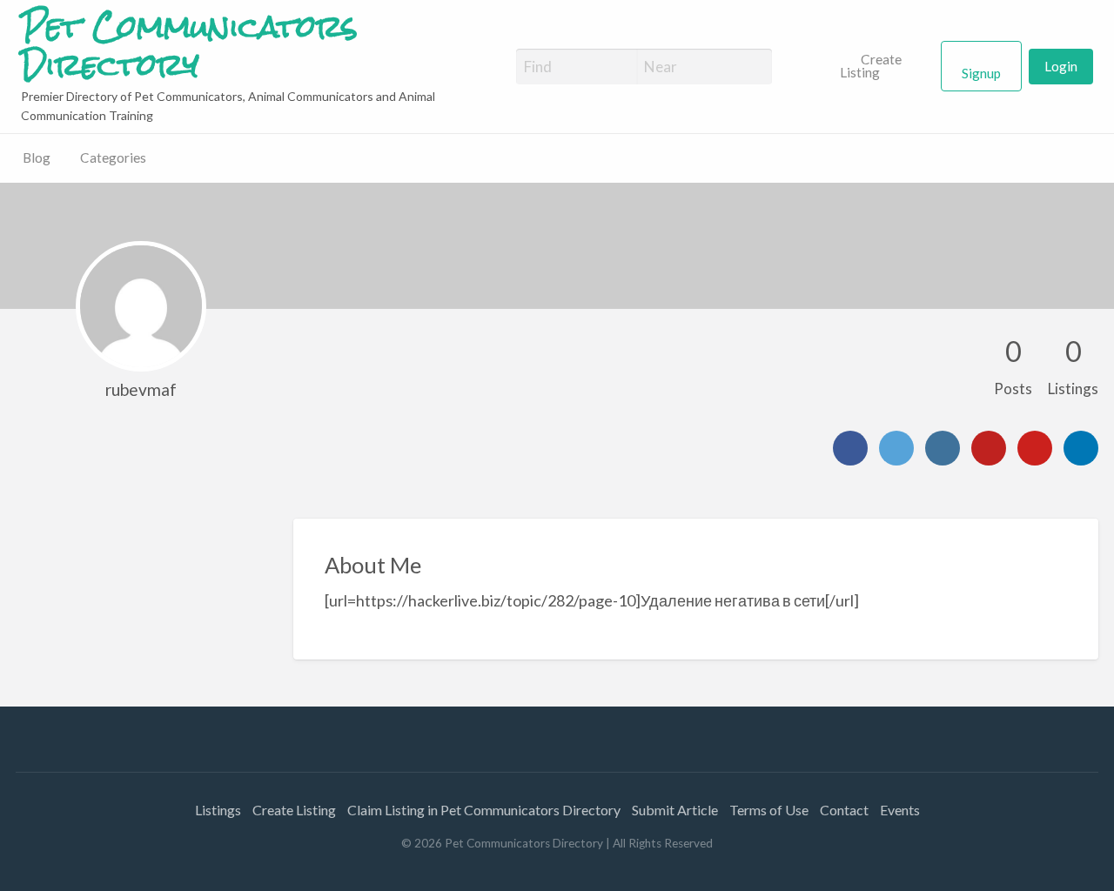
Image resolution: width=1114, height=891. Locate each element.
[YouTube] (988, 448)
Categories (113, 157)
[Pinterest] (1034, 448)
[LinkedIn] (1081, 448)
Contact (844, 809)
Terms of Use (769, 809)
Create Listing (871, 66)
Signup (981, 73)
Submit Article (675, 809)
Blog (36, 157)
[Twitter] (896, 448)
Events (900, 809)
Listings (218, 809)
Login (1060, 66)
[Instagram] (942, 448)
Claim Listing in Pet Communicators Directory (484, 809)
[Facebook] (850, 448)
